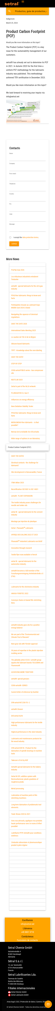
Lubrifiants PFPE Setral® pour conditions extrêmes (26, 834)
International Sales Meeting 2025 (23, 330)
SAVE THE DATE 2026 (19, 324)
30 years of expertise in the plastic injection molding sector (27, 651)
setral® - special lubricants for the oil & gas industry (27, 287)
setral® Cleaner (17, 709)
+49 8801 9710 (27, 932)
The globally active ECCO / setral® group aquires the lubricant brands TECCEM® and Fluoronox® (27, 663)
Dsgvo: (11, 234)
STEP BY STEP (16, 364)
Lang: (10, 214)
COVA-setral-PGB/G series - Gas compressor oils (27, 371)
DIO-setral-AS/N (17, 716)
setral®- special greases (20, 679)
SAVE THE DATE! (17, 357)
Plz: (10, 204)
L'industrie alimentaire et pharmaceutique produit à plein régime (26, 843)
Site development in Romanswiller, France (26, 472)
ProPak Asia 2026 (17, 270)
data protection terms (30, 237)
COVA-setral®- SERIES (19, 685)
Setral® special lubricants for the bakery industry (26, 768)
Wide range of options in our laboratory (25, 438)
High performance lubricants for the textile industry (26, 723)
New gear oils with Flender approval (24, 644)
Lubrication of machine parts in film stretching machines (24, 796)
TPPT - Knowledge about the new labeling (26, 350)
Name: (11, 153)
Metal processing (17, 788)
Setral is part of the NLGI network (23, 386)
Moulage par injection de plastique (24, 521)
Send (14, 244)
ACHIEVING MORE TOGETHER (22, 672)
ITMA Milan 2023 (17, 483)
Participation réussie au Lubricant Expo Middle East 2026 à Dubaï (25, 306)
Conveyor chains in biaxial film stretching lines (26, 601)
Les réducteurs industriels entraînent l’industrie (24, 278)
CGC (17, 1002)
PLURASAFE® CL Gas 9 (20, 393)
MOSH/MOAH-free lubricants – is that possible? (25, 423)
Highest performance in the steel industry (26, 732)
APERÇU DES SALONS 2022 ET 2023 (24, 535)
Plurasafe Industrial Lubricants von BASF (26, 541)
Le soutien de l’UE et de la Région (23, 337)
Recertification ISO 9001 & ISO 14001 (24, 489)
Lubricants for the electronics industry (25, 587)
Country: (11, 194)
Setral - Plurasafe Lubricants (22, 528)
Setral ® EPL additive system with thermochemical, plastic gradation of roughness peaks (24, 779)
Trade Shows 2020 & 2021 (20, 814)
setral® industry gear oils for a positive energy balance (25, 626)
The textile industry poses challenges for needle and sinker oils (26, 503)
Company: (12, 163)
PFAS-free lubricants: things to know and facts (26, 296)
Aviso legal (11, 1002)
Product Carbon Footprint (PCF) (19, 447)
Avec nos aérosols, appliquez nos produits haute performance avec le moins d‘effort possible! (26, 823)
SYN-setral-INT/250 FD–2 (20, 702)
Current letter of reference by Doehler (25, 692)
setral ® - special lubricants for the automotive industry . (23, 562)
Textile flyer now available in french (24, 555)
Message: (12, 224)
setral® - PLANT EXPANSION (22, 496)
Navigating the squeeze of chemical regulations (24, 315)
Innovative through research (21, 548)
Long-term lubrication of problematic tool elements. (26, 806)
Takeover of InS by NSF (19, 760)
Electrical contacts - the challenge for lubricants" (24, 464)
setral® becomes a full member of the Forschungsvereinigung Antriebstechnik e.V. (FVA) (27, 573)
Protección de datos (27, 1002)
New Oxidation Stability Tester (22, 406)
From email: (12, 174)
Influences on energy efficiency (22, 400)
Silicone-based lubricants (20, 344)
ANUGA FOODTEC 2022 (19, 593)
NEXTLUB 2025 (17, 380)
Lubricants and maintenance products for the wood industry (26, 739)
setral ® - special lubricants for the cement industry (26, 513)
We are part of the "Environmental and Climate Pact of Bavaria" (25, 635)
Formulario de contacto (27, 940)
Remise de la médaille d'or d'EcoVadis (25, 432)
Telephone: (12, 184)
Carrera (39, 1002)
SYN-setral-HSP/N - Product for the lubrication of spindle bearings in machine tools (26, 751)
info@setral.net (27, 924)
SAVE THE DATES (17, 456)
